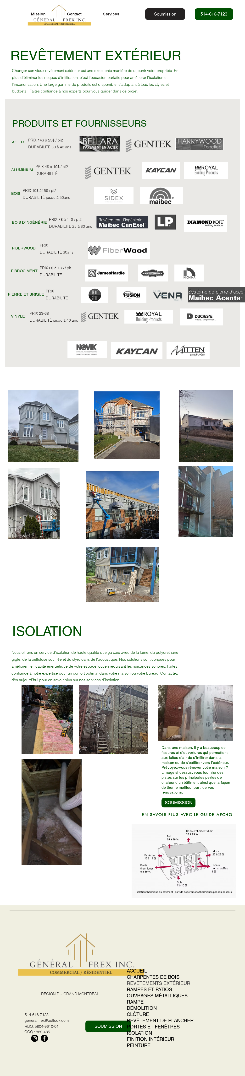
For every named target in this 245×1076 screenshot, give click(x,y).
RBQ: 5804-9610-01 (42, 1026)
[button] (118, 14)
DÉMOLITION (142, 1008)
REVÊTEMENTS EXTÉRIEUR (158, 983)
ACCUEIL (137, 971)
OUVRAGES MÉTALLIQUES (157, 996)
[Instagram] (34, 1038)
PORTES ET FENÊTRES (153, 1027)
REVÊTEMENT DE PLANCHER (160, 1020)
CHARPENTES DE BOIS (153, 977)
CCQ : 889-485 (37, 1031)
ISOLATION (139, 1033)
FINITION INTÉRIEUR (150, 1039)
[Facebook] (44, 1038)
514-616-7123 (37, 1014)
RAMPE (135, 1002)
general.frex (34, 1020)
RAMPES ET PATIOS (149, 989)
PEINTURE (138, 1045)
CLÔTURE (138, 1014)
